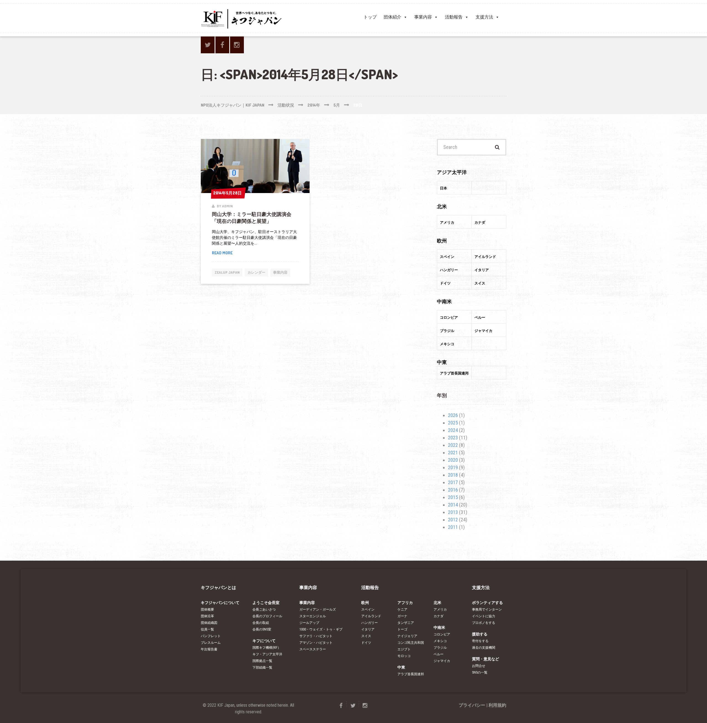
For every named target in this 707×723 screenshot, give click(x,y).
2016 (453, 490)
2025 (453, 423)
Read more (227, 253)
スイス (366, 636)
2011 (453, 527)
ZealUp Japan (227, 272)
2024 (453, 430)
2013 (453, 512)
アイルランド (371, 616)
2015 (453, 497)
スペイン (367, 609)
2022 (453, 445)
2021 (453, 452)
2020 (453, 460)
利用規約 (497, 705)
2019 (453, 467)
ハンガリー (369, 623)
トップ (370, 17)
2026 (453, 415)
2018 (453, 475)
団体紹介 (392, 17)
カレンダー (256, 272)
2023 (453, 437)
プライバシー (472, 705)
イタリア (367, 629)
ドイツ (366, 643)
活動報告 (454, 17)
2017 (453, 482)
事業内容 (423, 17)
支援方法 (484, 17)
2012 (453, 520)
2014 (453, 505)
